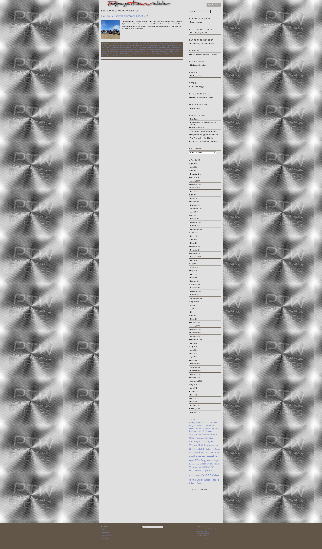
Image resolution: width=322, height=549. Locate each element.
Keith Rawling (150, 49)
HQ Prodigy (206, 431)
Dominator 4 (200, 426)
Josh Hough (112, 49)
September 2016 (196, 229)
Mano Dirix (214, 445)
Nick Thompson (161, 52)
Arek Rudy (120, 45)
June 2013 (194, 350)
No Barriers (210, 449)
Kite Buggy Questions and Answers (202, 97)
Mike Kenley (194, 449)
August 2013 (194, 343)
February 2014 (195, 322)
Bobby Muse (194, 422)
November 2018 (195, 184)
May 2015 (193, 270)
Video (149, 43)
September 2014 (196, 298)
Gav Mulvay (207, 428)
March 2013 (194, 360)
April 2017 (193, 215)
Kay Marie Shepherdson (124, 49)
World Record (211, 479)
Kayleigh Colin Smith (138, 49)
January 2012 (195, 409)
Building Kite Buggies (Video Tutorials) (203, 54)
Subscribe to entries (202, 531)
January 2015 (195, 284)
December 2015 (195, 246)
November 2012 (195, 374)
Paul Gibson (106, 54)
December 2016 (195, 222)
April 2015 (193, 274)
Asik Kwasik (127, 45)
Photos (144, 43)
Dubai (206, 425)
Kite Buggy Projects (197, 76)
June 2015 (194, 267)
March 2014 (194, 319)
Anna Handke (112, 45)
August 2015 (194, 260)
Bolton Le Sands (124, 43)
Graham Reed (161, 47)
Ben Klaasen (136, 45)
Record (198, 464)
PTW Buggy (213, 461)
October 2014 (195, 295)
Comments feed (106, 535)
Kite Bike (209, 438)
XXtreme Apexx (195, 483)
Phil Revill (123, 54)
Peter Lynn (194, 119)
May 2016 (193, 236)
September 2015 (196, 257)
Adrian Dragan (159, 43)
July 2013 (193, 346)
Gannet (200, 428)
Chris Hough (106, 47)
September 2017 (196, 208)
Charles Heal (170, 45)
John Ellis (105, 49)
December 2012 (195, 371)
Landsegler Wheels (169, 49)
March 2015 (194, 277)
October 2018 (195, 188)
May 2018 (193, 191)
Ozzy (190, 452)
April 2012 (193, 398)
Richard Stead (149, 54)
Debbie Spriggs (151, 47)
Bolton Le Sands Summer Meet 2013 (125, 16)
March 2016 (194, 243)
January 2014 (195, 326)
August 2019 (194, 177)
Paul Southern (114, 54)
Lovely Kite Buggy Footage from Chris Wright (203, 123)
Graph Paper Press (213, 529)
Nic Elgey (144, 52)
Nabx (202, 449)
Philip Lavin (129, 54)
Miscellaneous (195, 108)
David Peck (142, 47)
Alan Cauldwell (169, 43)
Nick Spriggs (151, 52)
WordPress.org (106, 538)
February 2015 (195, 281)
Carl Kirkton (161, 45)
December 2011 (195, 412)
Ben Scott (143, 45)
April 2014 (193, 315)
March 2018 (194, 198)
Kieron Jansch (200, 438)
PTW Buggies (202, 460)
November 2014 (195, 291)
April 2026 (193, 163)
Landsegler (194, 441)
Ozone (217, 449)
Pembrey (196, 452)
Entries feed (105, 532)
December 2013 (195, 329)
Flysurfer (211, 426)
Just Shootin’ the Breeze (206, 435)
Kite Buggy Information (198, 65)
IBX (211, 431)
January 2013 (195, 367)
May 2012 (193, 395)
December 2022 (195, 174)
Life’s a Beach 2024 (197, 127)
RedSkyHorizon (208, 463)
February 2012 (195, 405)
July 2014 (193, 305)
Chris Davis (178, 45)
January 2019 (195, 181)
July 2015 (193, 264)
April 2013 (193, 357)
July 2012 (193, 388)
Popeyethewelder (213, 5)
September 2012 (196, 381)
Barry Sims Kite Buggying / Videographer (204, 134)
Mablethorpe (204, 444)
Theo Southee (111, 56)
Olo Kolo (176, 52)
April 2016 (193, 239)
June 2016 (194, 232)
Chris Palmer (114, 47)
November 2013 (195, 333)
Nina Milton (170, 52)
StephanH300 (197, 467)
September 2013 (196, 339)
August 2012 (194, 384)
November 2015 (195, 250)
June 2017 (194, 212)
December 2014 (195, 288)
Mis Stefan (137, 52)
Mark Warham (129, 52)
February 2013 (195, 364)
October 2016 (195, 226)
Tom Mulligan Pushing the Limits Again (203, 131)
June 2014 (194, 308)
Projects (192, 461)
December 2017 (195, 205)
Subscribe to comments (203, 533)
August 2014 (194, 302)
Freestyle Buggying (135, 43)
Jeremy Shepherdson (172, 47)
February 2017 (195, 219)
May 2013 (193, 353)
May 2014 (193, 312)
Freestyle (193, 428)
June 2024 (194, 167)
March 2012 (194, 402)
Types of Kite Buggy (197, 86)
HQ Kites (198, 431)
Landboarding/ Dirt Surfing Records (202, 43)
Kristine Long (158, 49)
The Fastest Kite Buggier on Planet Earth (204, 141)
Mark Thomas (119, 52)
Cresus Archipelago (125, 47)
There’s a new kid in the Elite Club (202, 138)
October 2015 (195, 253)
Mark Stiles (111, 52)
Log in (103, 529)
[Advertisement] (205, 504)
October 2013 (195, 336)
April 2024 (193, 170)
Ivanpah (193, 434)
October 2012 (195, 377)
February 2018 (195, 201)
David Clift (135, 47)
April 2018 (193, 194)
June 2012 (194, 391)
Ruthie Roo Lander (167, 54)
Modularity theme (201, 529)
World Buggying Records (198, 33)
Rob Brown (157, 54)
